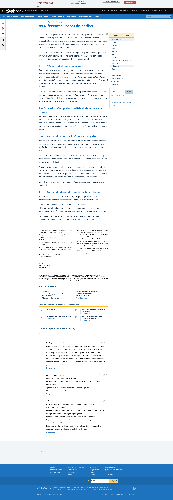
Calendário (70, 471)
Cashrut (92, 472)
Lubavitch (74, 487)
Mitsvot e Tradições (45, 22)
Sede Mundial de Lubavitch (101, 487)
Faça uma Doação (153, 10)
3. (39, 239)
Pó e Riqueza (51, 309)
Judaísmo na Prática (10, 17)
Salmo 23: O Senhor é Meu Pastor (59, 316)
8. (75, 241)
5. (39, 247)
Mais (113, 72)
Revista (97, 17)
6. (39, 254)
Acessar (104, 10)
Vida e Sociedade (27, 17)
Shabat (92, 471)
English (113, 105)
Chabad (69, 487)
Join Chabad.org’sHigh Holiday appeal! (78, 2)
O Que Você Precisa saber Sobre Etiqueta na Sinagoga (87, 292)
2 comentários (51, 318)
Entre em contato (130, 494)
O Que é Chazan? (82, 295)
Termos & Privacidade (117, 494)
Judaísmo (95, 489)
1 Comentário (86, 313)
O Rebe (107, 471)
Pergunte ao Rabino (124, 10)
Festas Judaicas (94, 469)
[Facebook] (134, 488)
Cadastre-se (70, 474)
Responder (50, 368)
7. (75, 230)
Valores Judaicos (58, 17)
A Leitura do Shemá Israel (51, 298)
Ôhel (106, 472)
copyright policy (77, 280)
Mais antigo (62, 334)
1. (39, 230)
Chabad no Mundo (110, 474)
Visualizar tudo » (82, 298)
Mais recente (54, 334)
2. (39, 235)
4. (39, 242)
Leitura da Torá (47, 291)
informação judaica (103, 489)
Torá (91, 489)
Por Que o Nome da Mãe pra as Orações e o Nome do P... (93, 317)
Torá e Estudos (42, 17)
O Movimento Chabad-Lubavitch (79, 17)
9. (75, 253)
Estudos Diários (71, 472)
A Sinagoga (58, 22)
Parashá (92, 474)
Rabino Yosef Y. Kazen (77, 489)
